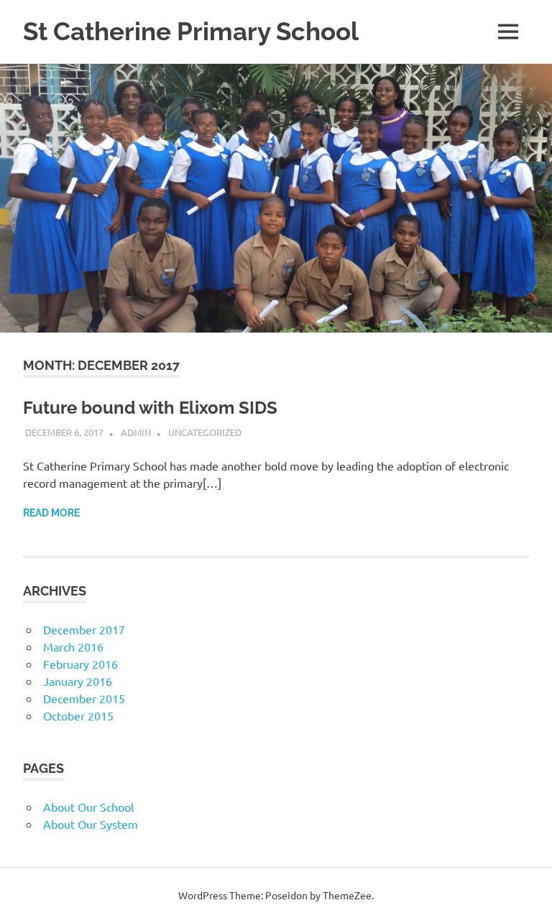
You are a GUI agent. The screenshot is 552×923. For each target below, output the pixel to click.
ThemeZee (347, 895)
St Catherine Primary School (191, 31)
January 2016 (77, 681)
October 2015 (78, 715)
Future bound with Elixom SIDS (150, 407)
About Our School (88, 806)
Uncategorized (205, 432)
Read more (51, 513)
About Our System (90, 824)
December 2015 (84, 698)
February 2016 (80, 664)
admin (136, 432)
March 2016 (73, 646)
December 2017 (84, 629)
